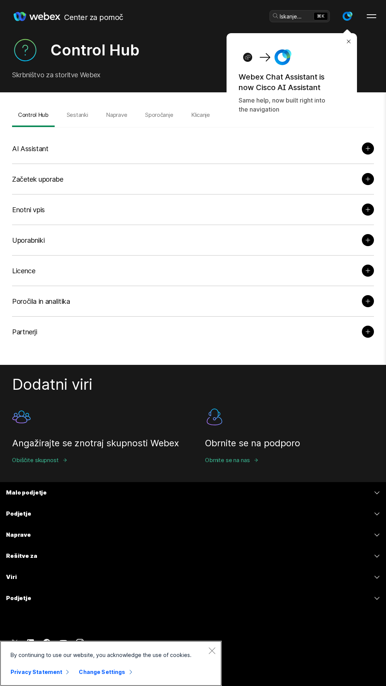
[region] (111, 663)
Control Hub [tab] (33, 114)
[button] (347, 16)
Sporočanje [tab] (159, 114)
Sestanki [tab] (77, 114)
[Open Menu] (371, 16)
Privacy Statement (36, 672)
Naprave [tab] (116, 114)
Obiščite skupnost (35, 460)
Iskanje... (291, 16)
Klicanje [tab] (200, 114)
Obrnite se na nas (227, 460)
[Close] (212, 650)
